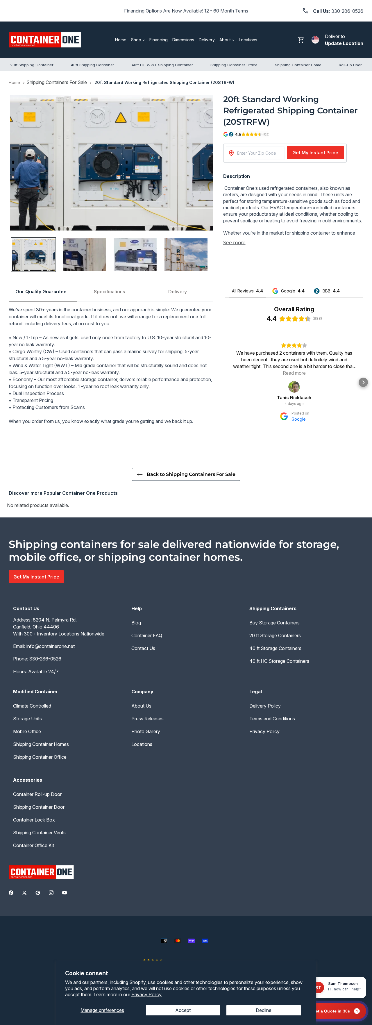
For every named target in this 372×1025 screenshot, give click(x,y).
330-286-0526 (45, 659)
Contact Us (143, 648)
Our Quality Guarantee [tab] (41, 291)
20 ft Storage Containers (275, 635)
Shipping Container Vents (39, 832)
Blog (136, 623)
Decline (263, 1010)
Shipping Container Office (40, 757)
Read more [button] (294, 373)
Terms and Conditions (272, 719)
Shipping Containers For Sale (56, 82)
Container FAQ (146, 635)
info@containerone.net (50, 646)
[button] (225, 382)
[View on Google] (294, 387)
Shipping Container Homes (41, 744)
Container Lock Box (34, 820)
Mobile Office (27, 731)
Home (14, 82)
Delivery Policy (265, 706)
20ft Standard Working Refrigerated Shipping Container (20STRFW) (164, 82)
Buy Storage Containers (274, 623)
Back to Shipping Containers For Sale (190, 474)
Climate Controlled (32, 706)
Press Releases (147, 719)
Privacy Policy (146, 994)
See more (234, 242)
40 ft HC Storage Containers (279, 661)
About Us (141, 706)
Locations (141, 744)
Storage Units (27, 719)
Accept (183, 1010)
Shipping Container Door (39, 807)
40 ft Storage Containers (275, 648)
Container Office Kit (33, 845)
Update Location (344, 43)
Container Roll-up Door (37, 794)
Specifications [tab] (109, 291)
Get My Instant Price (315, 153)
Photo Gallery (145, 731)
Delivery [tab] (177, 291)
